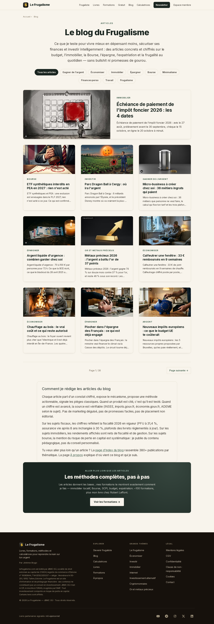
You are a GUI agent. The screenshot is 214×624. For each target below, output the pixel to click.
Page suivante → (178, 370)
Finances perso (90, 80)
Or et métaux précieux (141, 589)
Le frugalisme (137, 550)
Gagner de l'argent (73, 72)
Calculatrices (143, 5)
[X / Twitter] (183, 616)
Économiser (97, 72)
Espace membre (182, 5)
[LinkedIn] (192, 616)
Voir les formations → (107, 501)
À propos (76, 455)
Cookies (170, 576)
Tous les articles (46, 72)
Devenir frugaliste (102, 550)
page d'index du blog (109, 450)
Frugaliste (84, 5)
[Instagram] (175, 616)
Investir (133, 561)
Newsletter (162, 5)
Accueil (26, 16)
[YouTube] (158, 616)
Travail (109, 80)
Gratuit (121, 5)
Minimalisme (169, 72)
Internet (134, 572)
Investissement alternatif (143, 578)
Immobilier (117, 72)
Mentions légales (175, 550)
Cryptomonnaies (138, 583)
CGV (168, 555)
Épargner (135, 72)
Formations (109, 5)
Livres (96, 5)
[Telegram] (166, 616)
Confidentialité (173, 561)
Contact (170, 582)
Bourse (152, 72)
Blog (130, 5)
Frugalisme (126, 80)
